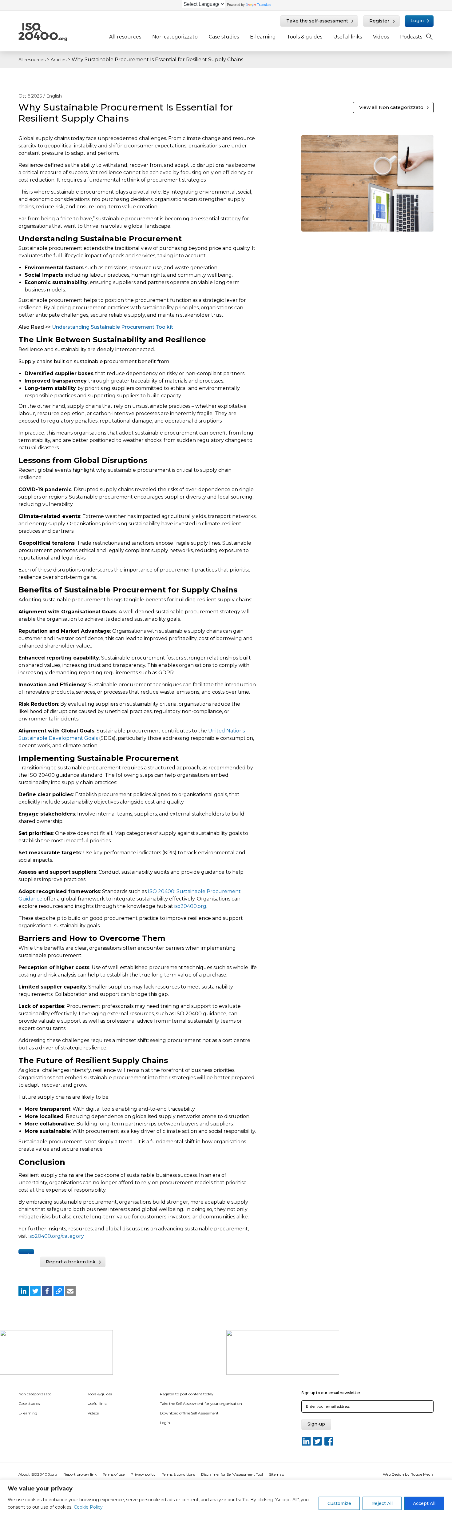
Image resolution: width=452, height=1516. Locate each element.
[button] (23, 1291)
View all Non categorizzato (391, 107)
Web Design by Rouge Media (408, 1474)
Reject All (382, 1503)
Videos (381, 37)
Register (379, 21)
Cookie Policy (88, 1507)
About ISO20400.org (37, 1474)
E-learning (263, 37)
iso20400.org (190, 906)
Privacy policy (143, 1474)
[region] (226, 1497)
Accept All (424, 1503)
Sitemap (276, 1474)
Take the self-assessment (317, 21)
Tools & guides (304, 37)
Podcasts (411, 37)
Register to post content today (186, 1394)
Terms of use (114, 1474)
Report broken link (80, 1474)
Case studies (224, 37)
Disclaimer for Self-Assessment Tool (232, 1474)
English (54, 96)
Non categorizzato (175, 37)
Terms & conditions (178, 1474)
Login (417, 20)
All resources (125, 37)
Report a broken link (71, 1262)
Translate (264, 4)
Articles (58, 59)
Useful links (347, 37)
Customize (339, 1503)
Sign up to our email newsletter (330, 1392)
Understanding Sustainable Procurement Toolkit (112, 327)
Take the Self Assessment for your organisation (201, 1403)
